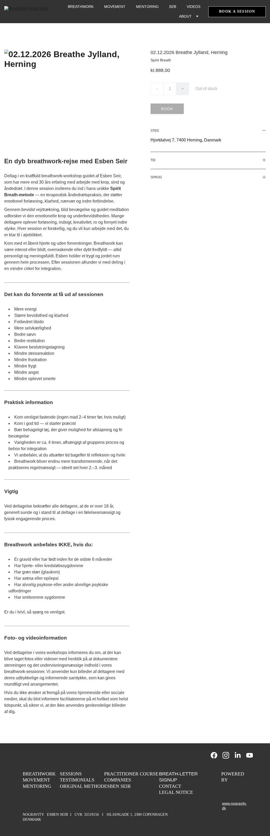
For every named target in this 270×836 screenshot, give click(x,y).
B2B (172, 6)
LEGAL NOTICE (176, 792)
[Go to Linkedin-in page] (240, 755)
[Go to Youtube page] (249, 755)
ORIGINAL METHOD (82, 786)
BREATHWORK (81, 6)
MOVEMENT (115, 6)
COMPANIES (117, 780)
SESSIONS (71, 773)
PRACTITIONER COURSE (131, 773)
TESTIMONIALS (77, 780)
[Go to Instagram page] (228, 755)
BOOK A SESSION (237, 11)
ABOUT (185, 16)
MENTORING (147, 6)
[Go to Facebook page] (217, 755)
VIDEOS (193, 6)
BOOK (167, 109)
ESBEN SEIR (117, 786)
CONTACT (170, 786)
